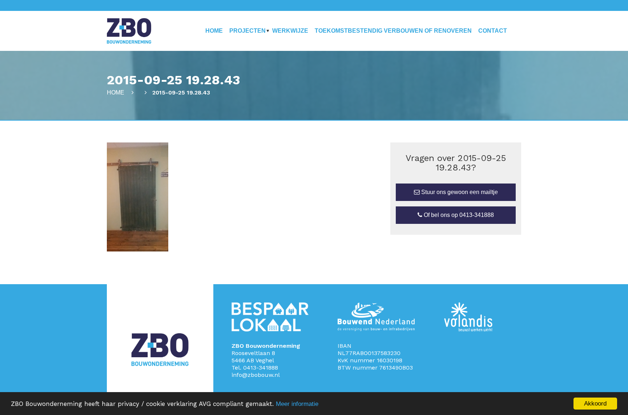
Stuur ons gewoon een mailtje (459, 192)
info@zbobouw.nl (256, 374)
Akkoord (595, 403)
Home (214, 31)
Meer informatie (297, 403)
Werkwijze (290, 31)
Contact (492, 31)
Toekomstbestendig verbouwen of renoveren (393, 31)
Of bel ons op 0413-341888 (458, 215)
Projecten (247, 31)
